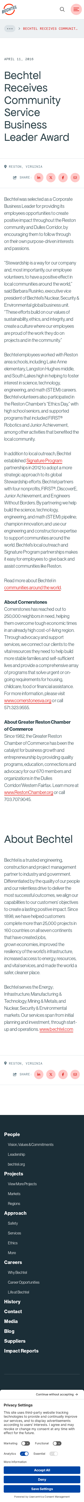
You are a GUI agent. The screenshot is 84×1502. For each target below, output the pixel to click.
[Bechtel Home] (9, 9)
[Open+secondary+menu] (76, 9)
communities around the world (32, 587)
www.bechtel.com (56, 1029)
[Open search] (62, 9)
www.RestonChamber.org (28, 792)
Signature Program (44, 460)
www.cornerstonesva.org (27, 700)
